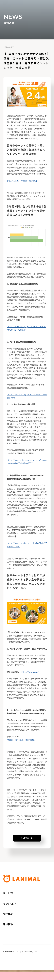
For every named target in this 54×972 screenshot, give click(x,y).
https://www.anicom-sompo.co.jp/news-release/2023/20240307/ (27, 462)
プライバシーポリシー (28, 952)
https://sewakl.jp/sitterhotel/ (21, 739)
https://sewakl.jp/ (23, 180)
